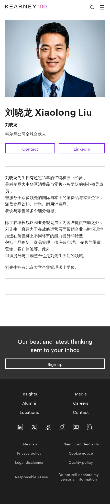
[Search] (92, 7)
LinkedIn (82, 148)
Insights (29, 393)
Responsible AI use (31, 476)
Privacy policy (29, 453)
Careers (80, 402)
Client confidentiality (80, 443)
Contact (30, 148)
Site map (29, 443)
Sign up (55, 364)
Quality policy (81, 462)
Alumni (29, 402)
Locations (29, 411)
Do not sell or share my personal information (79, 476)
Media (81, 393)
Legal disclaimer (29, 462)
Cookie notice (81, 453)
